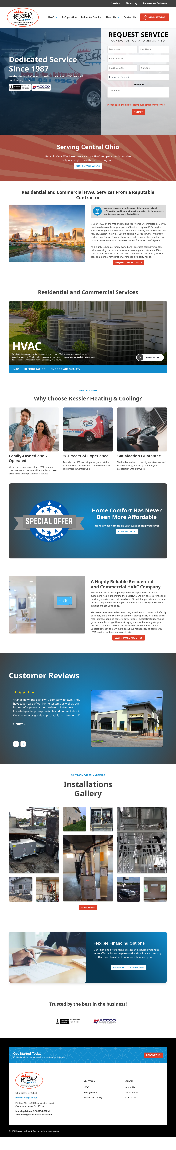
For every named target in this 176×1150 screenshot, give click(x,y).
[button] (53, 17)
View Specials (126, 531)
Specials (115, 3)
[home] (23, 17)
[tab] (15, 369)
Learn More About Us (129, 637)
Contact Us (130, 17)
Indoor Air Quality (91, 17)
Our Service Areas (88, 165)
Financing (132, 3)
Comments (138, 84)
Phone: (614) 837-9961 (27, 1097)
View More (88, 907)
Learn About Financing (128, 967)
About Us (130, 1087)
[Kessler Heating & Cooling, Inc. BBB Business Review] (68, 1021)
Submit (138, 112)
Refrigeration (69, 17)
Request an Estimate (155, 3)
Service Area (131, 1092)
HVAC (86, 1087)
